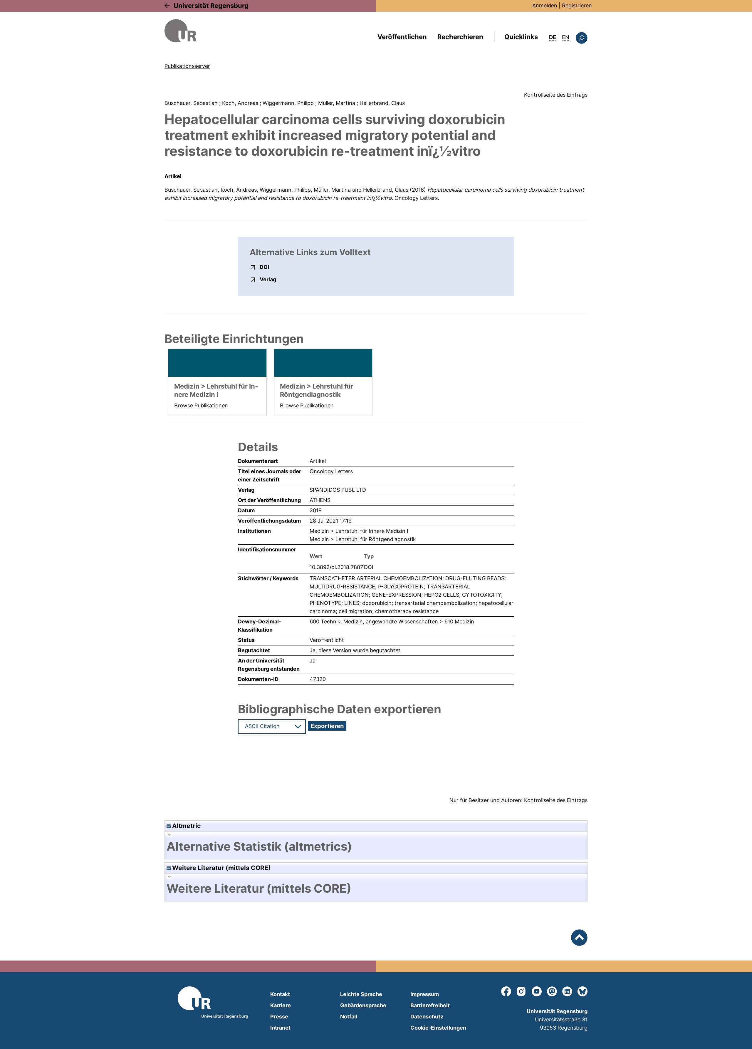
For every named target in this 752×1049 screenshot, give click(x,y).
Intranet (280, 1028)
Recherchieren (460, 37)
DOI (264, 267)
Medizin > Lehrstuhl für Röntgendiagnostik (363, 539)
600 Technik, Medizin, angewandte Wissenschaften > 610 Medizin (392, 621)
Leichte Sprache (361, 994)
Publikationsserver (187, 66)
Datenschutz (426, 1016)
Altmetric (186, 825)
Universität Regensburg (211, 5)
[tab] (376, 846)
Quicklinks (521, 37)
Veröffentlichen (402, 37)
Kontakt (280, 994)
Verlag (268, 279)
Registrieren (577, 5)
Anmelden (544, 5)
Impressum (424, 994)
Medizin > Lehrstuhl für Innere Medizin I (359, 531)
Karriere (280, 1005)
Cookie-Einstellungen (438, 1028)
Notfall (348, 1016)
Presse (279, 1016)
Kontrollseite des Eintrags (556, 95)
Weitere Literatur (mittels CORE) (221, 867)
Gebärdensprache (363, 1005)
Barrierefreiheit (430, 1005)
